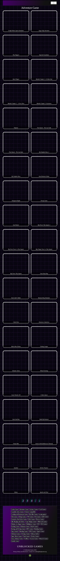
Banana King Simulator (44, 298)
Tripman (16, 128)
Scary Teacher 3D (15, 395)
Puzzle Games (34, 526)
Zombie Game (15, 541)
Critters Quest (44, 395)
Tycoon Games (34, 538)
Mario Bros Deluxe (16, 346)
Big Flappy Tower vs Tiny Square (44, 249)
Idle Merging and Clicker (17, 521)
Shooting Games (23, 531)
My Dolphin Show (15, 176)
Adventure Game (24, 509)
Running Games (38, 529)
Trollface (26, 538)
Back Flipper (16, 79)
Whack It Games (43, 538)
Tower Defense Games (17, 538)
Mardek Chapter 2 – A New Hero (16, 103)
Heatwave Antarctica (44, 322)
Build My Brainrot (44, 419)
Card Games (42, 509)
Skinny (16, 492)
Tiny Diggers (16, 55)
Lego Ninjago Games (31, 521)
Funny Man (16, 443)
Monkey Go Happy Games (18, 524)
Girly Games (31, 519)
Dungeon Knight (16, 200)
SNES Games (32, 531)
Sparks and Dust (44, 492)
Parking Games (15, 526)
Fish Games (14, 516)
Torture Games (35, 536)
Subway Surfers (35, 533)
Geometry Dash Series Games (19, 519)
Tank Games (26, 536)
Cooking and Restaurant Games (19, 514)
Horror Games (40, 519)
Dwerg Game (44, 200)
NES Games (44, 524)
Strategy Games (25, 533)
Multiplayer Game (31, 524)
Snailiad (16, 468)
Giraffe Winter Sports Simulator (16, 30)
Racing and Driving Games (18, 529)
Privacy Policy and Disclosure (20, 551)
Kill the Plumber (44, 468)
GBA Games (45, 516)
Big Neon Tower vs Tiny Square (16, 249)
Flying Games (22, 516)
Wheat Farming (44, 370)
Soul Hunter (16, 225)
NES (38, 524)
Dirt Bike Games (33, 514)
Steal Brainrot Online (44, 176)
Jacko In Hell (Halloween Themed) (44, 443)
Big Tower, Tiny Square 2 (44, 225)
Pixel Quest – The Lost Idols (16, 152)
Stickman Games (15, 533)
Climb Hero (16, 322)
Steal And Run (16, 419)
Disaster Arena (16, 370)
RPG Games (30, 529)
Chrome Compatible (30, 511)
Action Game (14, 509)
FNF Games (30, 516)
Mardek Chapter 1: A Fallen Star (44, 79)
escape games (42, 514)
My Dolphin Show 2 (44, 152)
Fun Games (37, 516)
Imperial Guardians (44, 55)
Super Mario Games (16, 536)
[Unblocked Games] (15, 4)
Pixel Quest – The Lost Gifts (44, 128)
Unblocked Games (29, 550)
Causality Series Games (17, 511)
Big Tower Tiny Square (16, 273)
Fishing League (44, 346)
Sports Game (40, 531)
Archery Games (34, 509)
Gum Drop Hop (44, 273)
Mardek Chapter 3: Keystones (44, 103)
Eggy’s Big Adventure (44, 30)
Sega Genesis (14, 531)
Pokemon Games (25, 526)
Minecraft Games (42, 521)
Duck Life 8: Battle (16, 298)
